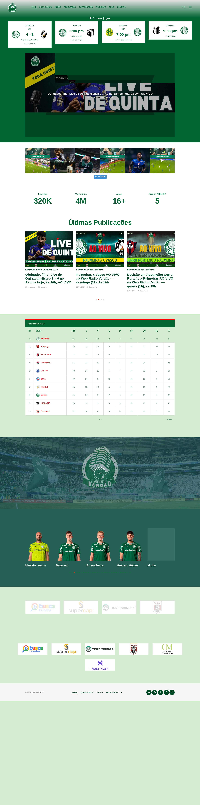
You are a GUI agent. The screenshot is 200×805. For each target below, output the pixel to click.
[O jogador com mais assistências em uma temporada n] (62, 160)
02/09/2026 (170, 26)
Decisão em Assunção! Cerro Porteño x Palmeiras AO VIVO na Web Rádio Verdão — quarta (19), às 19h (99, 280)
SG (156, 331)
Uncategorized (100, 99)
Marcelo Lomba (35, 565)
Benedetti (62, 565)
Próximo (168, 419)
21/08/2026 (29, 287)
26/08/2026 (30, 26)
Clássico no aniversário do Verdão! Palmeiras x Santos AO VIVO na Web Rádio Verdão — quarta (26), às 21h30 (100, 94)
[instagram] (154, 692)
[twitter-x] (172, 692)
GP (131, 331)
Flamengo (45, 347)
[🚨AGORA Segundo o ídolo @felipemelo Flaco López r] (87, 160)
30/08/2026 (123, 26)
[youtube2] (149, 692)
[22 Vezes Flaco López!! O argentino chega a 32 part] (37, 160)
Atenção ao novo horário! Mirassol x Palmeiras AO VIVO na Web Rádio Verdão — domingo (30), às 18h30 (150, 280)
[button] (96, 299)
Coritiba (44, 395)
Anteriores (32, 419)
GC (144, 331)
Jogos (39, 270)
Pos (29, 331)
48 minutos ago (133, 291)
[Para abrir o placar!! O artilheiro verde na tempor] (162, 160)
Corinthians (45, 411)
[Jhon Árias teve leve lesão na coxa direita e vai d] (137, 160)
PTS (73, 331)
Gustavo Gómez (127, 565)
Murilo (152, 565)
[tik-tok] (160, 692)
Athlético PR (46, 355)
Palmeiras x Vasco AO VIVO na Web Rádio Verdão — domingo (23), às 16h (47, 278)
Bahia (43, 379)
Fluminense (45, 363)
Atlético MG (45, 403)
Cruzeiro (44, 371)
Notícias (48, 270)
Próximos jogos (100, 18)
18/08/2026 (80, 291)
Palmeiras (45, 338)
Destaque (30, 270)
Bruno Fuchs (95, 565)
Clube (38, 331)
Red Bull (44, 387)
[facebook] (166, 692)
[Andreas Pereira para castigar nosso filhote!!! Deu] (112, 160)
